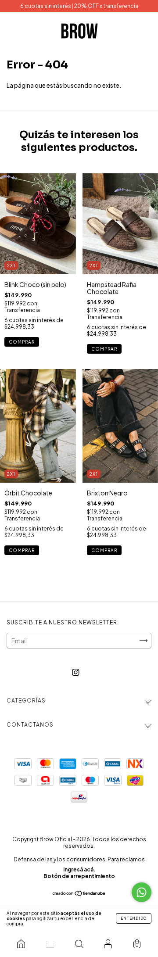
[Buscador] (79, 943)
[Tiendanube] (79, 894)
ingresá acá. (79, 869)
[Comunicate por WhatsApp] (141, 892)
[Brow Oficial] (21, 943)
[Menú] (50, 943)
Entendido (134, 918)
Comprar (22, 341)
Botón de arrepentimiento (79, 876)
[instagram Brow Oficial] (75, 672)
